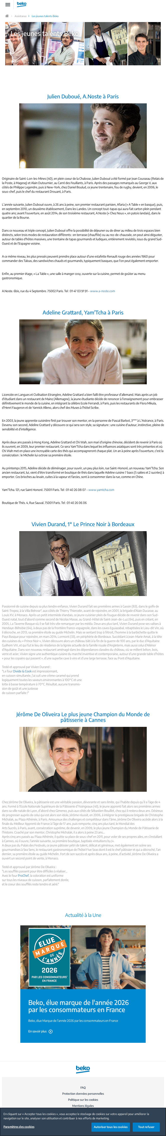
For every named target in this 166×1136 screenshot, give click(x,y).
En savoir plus (37, 1031)
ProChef (23, 875)
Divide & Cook (22, 671)
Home (7, 16)
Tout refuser (146, 1127)
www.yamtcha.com (101, 490)
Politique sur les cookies (83, 1099)
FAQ (83, 1087)
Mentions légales (83, 1105)
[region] (83, 1122)
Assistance (21, 16)
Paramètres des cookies (18, 1126)
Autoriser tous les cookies (111, 1127)
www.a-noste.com (102, 291)
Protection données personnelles (83, 1093)
